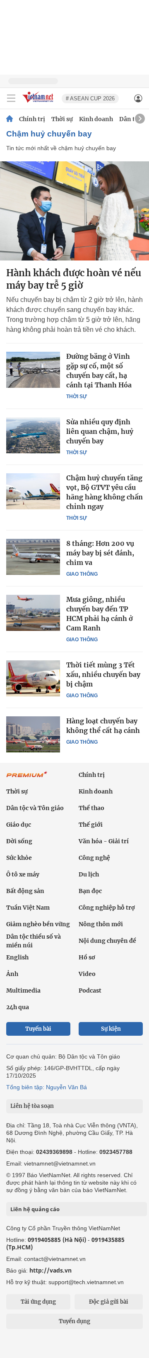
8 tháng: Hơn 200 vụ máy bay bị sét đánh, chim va (100, 553)
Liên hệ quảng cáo (35, 1209)
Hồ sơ (87, 957)
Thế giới (91, 824)
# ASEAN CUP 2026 (90, 98)
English (17, 957)
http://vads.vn (50, 1270)
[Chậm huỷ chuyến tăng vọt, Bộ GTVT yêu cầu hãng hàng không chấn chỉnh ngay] (33, 491)
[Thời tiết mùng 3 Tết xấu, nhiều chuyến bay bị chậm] (33, 678)
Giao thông (82, 574)
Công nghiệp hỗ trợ (107, 907)
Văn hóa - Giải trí (104, 841)
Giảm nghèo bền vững (38, 924)
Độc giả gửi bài (108, 1301)
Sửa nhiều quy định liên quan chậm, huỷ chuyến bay (99, 431)
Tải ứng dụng (38, 1301)
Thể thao (91, 808)
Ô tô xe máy (22, 874)
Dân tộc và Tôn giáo (35, 808)
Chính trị (32, 119)
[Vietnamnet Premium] (27, 778)
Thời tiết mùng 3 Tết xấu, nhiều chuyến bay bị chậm (103, 674)
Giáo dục (18, 824)
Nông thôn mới (101, 924)
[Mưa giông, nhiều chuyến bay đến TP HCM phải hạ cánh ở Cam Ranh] (33, 612)
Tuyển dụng (74, 1321)
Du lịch (89, 874)
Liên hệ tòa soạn (32, 1106)
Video (87, 974)
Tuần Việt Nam (28, 907)
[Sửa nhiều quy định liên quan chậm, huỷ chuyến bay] (33, 435)
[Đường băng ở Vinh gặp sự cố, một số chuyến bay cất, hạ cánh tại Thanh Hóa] (33, 369)
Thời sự (62, 119)
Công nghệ (94, 858)
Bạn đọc (90, 891)
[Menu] (11, 98)
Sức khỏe (19, 858)
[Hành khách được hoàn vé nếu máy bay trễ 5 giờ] (74, 210)
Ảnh (12, 974)
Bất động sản (25, 891)
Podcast (90, 990)
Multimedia (23, 990)
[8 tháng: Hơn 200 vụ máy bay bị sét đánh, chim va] (33, 556)
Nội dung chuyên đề (107, 940)
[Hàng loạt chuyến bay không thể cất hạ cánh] (33, 734)
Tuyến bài (38, 1028)
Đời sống (19, 841)
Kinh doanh (96, 119)
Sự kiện (111, 1028)
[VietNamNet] (9, 119)
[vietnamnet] (39, 103)
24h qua (17, 1007)
